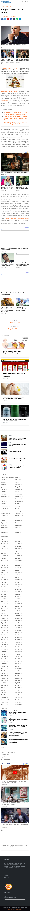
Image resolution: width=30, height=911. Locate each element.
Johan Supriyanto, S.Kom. (9, 16)
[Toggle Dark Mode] (23, 2)
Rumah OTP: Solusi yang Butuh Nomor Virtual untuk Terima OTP (18, 466)
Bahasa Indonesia (12, 449)
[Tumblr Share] (14, 19)
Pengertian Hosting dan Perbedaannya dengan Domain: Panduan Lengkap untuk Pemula (18, 712)
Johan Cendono (5, 750)
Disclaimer (6, 875)
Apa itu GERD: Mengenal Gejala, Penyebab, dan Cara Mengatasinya (13, 352)
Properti (10, 435)
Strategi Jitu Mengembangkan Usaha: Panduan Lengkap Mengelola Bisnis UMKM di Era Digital (18, 734)
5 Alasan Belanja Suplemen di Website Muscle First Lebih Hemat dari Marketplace (15, 118)
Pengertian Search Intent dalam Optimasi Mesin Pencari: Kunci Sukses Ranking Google (18, 719)
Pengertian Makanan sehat (9, 68)
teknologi (10, 442)
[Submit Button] (24, 901)
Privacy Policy (7, 877)
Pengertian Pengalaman (15, 451)
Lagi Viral (3, 757)
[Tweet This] (5, 19)
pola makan (4, 100)
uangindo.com (5, 754)
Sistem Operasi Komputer (8, 752)
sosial (10, 457)
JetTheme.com (11, 909)
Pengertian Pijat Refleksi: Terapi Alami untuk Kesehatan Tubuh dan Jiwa (14, 397)
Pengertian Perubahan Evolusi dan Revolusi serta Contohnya (17, 459)
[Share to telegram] (20, 19)
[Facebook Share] (2, 19)
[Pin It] (8, 19)
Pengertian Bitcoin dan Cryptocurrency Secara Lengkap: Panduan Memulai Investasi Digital (18, 741)
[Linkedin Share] (11, 19)
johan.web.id (19, 909)
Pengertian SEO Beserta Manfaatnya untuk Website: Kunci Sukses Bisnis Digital (18, 727)
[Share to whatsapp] (17, 19)
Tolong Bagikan (5, 759)
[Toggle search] (25, 2)
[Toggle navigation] (28, 2)
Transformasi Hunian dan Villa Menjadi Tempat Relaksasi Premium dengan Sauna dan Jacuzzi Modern (18, 438)
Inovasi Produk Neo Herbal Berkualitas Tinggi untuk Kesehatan (14, 420)
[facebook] (20, 2)
